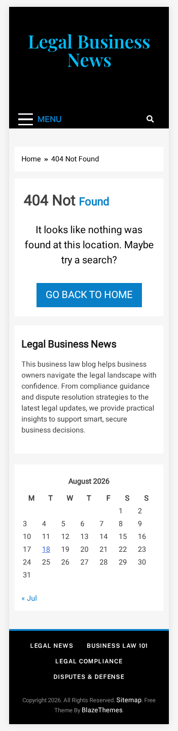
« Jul (29, 598)
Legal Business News (89, 50)
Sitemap (128, 700)
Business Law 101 (117, 645)
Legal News (51, 645)
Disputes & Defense (89, 676)
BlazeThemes (102, 710)
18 (46, 549)
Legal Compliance (89, 661)
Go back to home (89, 295)
